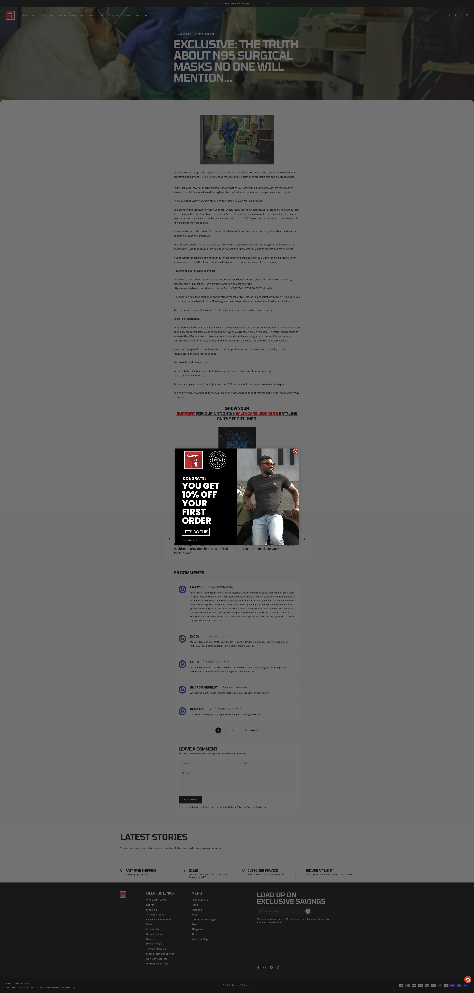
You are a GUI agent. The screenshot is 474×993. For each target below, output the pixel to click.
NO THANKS (190, 540)
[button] (467, 979)
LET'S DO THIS (196, 532)
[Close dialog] (295, 451)
